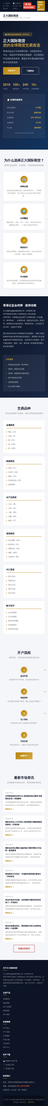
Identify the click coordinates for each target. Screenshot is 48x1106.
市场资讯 (6, 1043)
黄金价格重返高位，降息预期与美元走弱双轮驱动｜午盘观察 (23, 927)
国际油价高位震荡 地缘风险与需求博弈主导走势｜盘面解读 (23, 849)
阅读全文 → (9, 809)
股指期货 (6, 1010)
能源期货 (6, 1003)
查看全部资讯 (24, 948)
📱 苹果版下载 (8, 1068)
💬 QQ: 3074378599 (28, 6)
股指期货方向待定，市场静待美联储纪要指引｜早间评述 (23, 875)
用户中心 (6, 1047)
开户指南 (6, 1032)
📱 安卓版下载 (8, 1064)
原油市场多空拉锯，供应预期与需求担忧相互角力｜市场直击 (23, 901)
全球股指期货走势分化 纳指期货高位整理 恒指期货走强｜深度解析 (23, 797)
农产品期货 (7, 1006)
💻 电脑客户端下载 (10, 1061)
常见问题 (6, 1039)
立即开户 (11, 70)
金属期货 (6, 999)
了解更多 (30, 70)
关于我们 (6, 1028)
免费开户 (24, 755)
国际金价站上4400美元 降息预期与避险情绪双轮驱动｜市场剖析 (23, 823)
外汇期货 (6, 1014)
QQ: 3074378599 (23, 1086)
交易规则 (6, 1035)
